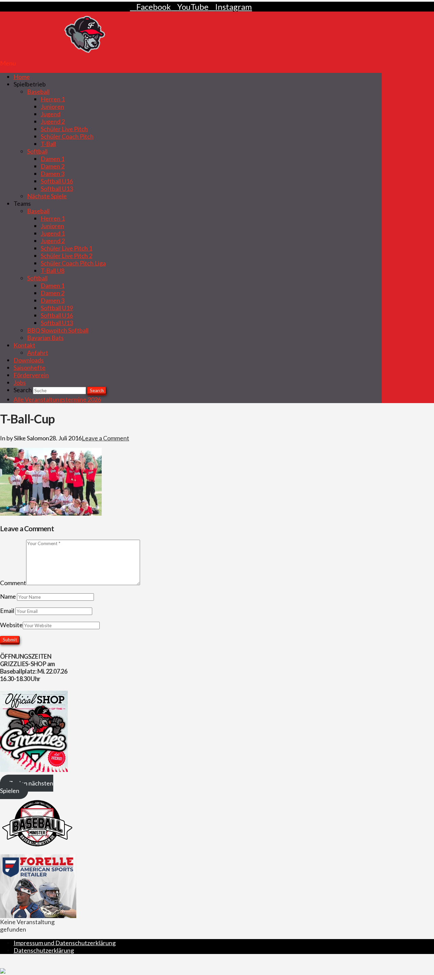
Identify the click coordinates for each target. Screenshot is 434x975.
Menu (8, 63)
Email (7, 610)
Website (11, 625)
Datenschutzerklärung (44, 950)
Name (8, 596)
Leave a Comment (105, 438)
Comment (13, 582)
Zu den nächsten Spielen (26, 786)
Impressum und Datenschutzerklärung (65, 943)
